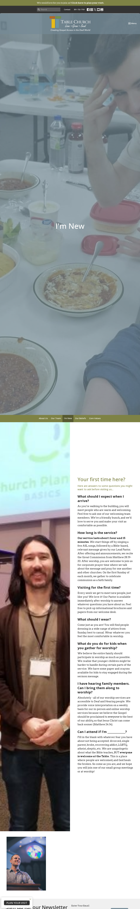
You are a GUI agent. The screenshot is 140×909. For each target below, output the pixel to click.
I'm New (68, 418)
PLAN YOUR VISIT (16, 902)
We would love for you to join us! (70, 3)
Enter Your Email (80, 905)
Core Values (95, 418)
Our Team (56, 418)
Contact (67, 9)
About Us (43, 418)
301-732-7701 (79, 9)
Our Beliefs (80, 418)
